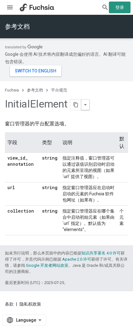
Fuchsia (12, 90)
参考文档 (17, 26)
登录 (119, 7)
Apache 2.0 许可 (76, 259)
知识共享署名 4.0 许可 (101, 253)
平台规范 (59, 90)
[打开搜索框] (105, 7)
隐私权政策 (30, 304)
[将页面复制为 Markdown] (75, 104)
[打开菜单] (10, 7)
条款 (9, 304)
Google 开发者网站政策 (47, 265)
